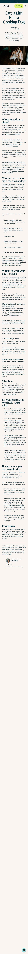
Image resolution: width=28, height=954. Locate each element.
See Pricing (19, 6)
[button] (24, 950)
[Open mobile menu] (25, 6)
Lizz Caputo (14, 27)
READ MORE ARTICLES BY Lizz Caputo (13, 567)
